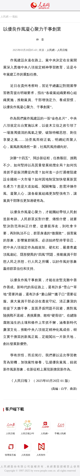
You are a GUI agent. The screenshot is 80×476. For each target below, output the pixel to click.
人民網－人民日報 (57, 50)
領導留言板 (10, 455)
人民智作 (40, 455)
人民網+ (45, 433)
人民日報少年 (27, 433)
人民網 (4, 16)
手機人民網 (60, 433)
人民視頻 (25, 455)
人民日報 (10, 433)
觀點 (15, 16)
